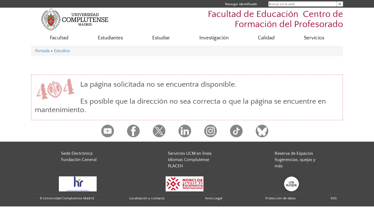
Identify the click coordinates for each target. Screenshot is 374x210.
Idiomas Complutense (188, 159)
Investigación (214, 38)
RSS (334, 198)
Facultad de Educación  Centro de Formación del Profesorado (275, 19)
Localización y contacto (147, 198)
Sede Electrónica (77, 153)
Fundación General (79, 159)
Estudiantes (110, 38)
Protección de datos (280, 198)
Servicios (314, 38)
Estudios (62, 50)
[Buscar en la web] (340, 4)
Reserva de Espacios (294, 153)
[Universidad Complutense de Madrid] (75, 19)
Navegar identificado (241, 4)
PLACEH (175, 166)
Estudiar (161, 38)
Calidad (266, 38)
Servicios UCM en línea (189, 153)
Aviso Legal (213, 198)
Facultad (59, 38)
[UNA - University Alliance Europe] (291, 183)
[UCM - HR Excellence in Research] (78, 183)
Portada (42, 50)
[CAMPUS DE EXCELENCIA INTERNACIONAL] (184, 183)
